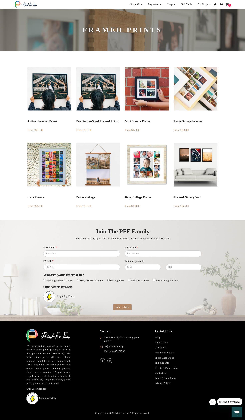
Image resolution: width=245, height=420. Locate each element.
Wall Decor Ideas (140, 280)
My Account (161, 342)
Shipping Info (162, 362)
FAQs (158, 337)
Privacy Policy (162, 383)
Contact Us (160, 373)
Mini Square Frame (137, 121)
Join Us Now (123, 307)
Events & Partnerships (166, 368)
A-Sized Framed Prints (42, 121)
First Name (50, 247)
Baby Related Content (92, 280)
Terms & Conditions (165, 378)
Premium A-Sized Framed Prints (97, 121)
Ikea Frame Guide (164, 352)
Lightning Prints (47, 398)
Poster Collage (85, 197)
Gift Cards (160, 347)
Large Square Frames (188, 121)
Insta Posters (36, 197)
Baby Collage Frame (138, 197)
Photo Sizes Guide (164, 357)
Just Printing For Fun (167, 280)
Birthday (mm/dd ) (134, 261)
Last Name (131, 247)
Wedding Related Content (59, 280)
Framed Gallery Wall (187, 197)
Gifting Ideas (117, 280)
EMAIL (48, 261)
